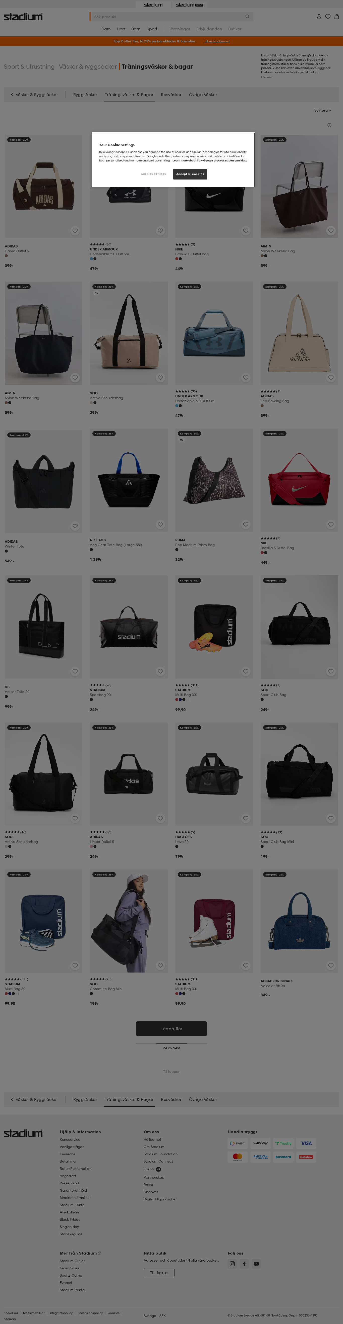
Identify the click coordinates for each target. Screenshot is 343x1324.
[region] (173, 159)
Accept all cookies (190, 174)
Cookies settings (153, 173)
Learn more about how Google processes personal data (210, 160)
